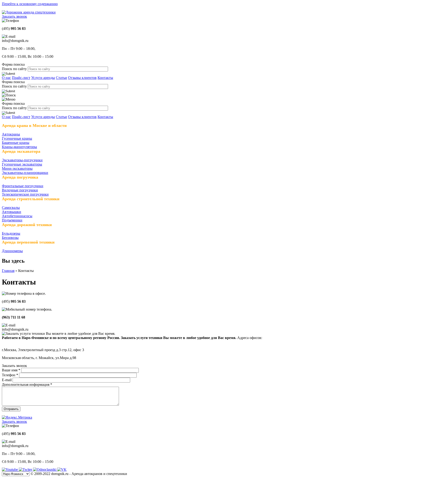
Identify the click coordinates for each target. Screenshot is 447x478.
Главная (8, 271)
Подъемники (12, 220)
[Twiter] (26, 469)
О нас (6, 78)
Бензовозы (10, 238)
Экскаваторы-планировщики (25, 173)
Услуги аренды (43, 78)
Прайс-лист (21, 78)
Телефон (10, 375)
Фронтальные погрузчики (22, 186)
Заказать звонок (14, 16)
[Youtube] (10, 469)
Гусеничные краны (17, 138)
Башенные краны (15, 143)
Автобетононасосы (17, 216)
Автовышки (11, 212)
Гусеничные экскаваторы (22, 164)
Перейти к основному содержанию (30, 4)
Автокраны (11, 134)
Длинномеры (12, 251)
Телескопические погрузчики (25, 194)
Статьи (61, 78)
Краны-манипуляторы (19, 147)
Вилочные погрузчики (20, 190)
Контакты (105, 78)
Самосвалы (11, 208)
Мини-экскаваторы (17, 168)
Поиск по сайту (15, 69)
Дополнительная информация (27, 384)
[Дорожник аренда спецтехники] (29, 12)
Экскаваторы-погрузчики (22, 160)
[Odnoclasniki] (45, 469)
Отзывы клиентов (82, 78)
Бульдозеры (11, 233)
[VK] (62, 469)
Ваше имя (11, 370)
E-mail (7, 380)
